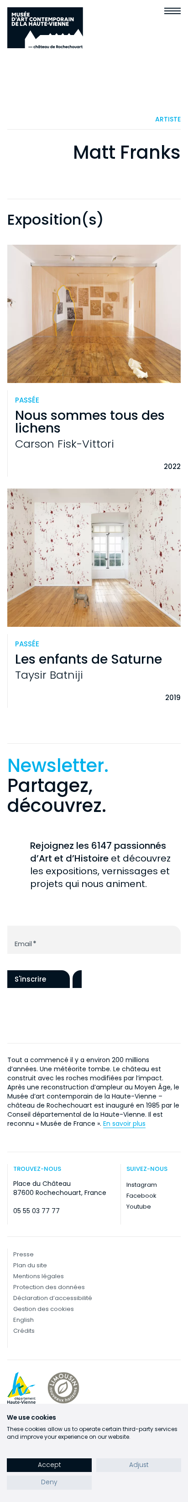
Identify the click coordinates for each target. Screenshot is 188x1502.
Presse (23, 1254)
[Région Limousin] (63, 1388)
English (23, 1319)
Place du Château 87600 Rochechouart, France (59, 1188)
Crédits (24, 1330)
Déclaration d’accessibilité (52, 1298)
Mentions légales (38, 1276)
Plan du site (30, 1265)
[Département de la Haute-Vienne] (21, 1388)
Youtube (138, 1206)
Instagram (141, 1184)
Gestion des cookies (43, 1308)
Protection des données (49, 1287)
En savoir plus (124, 1123)
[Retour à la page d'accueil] (45, 27)
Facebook (141, 1195)
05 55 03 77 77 (36, 1210)
